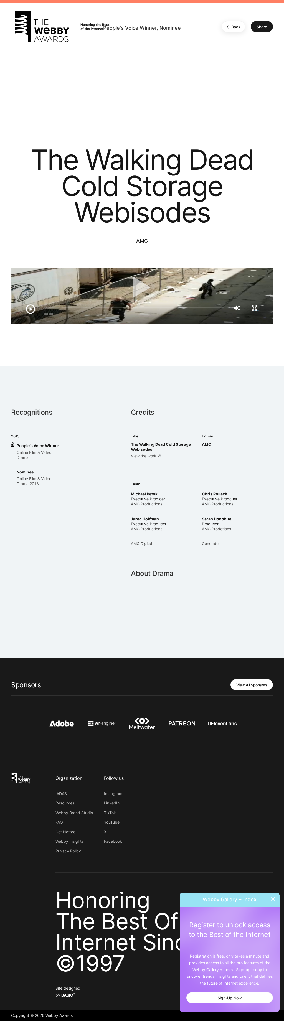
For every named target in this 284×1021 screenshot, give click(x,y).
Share (262, 26)
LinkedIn (112, 803)
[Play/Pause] (30, 309)
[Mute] (237, 308)
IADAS (61, 793)
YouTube (112, 822)
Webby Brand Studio (74, 812)
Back (235, 26)
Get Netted (65, 831)
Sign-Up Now (229, 997)
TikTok (110, 812)
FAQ (59, 822)
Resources (64, 803)
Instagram (113, 793)
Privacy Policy (68, 851)
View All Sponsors (251, 685)
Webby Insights (69, 841)
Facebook (113, 841)
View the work (143, 456)
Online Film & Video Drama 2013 (34, 481)
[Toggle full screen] (254, 308)
